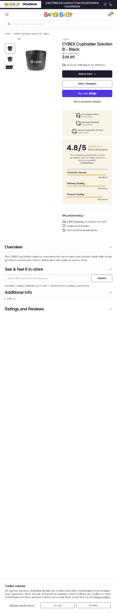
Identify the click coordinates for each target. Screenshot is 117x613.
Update (101, 278)
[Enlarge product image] (19, 39)
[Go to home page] (58, 14)
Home (7, 33)
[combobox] (59, 24)
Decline (93, 605)
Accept (58, 605)
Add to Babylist (87, 83)
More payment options (87, 101)
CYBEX (65, 39)
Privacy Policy (102, 597)
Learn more (87, 116)
